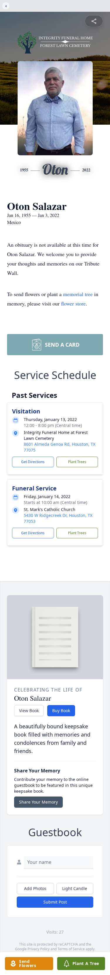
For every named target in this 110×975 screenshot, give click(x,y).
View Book (29, 710)
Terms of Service (71, 948)
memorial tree (78, 294)
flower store (73, 303)
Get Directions (33, 461)
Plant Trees (77, 461)
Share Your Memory (38, 802)
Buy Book (61, 710)
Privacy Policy (39, 948)
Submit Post (55, 902)
